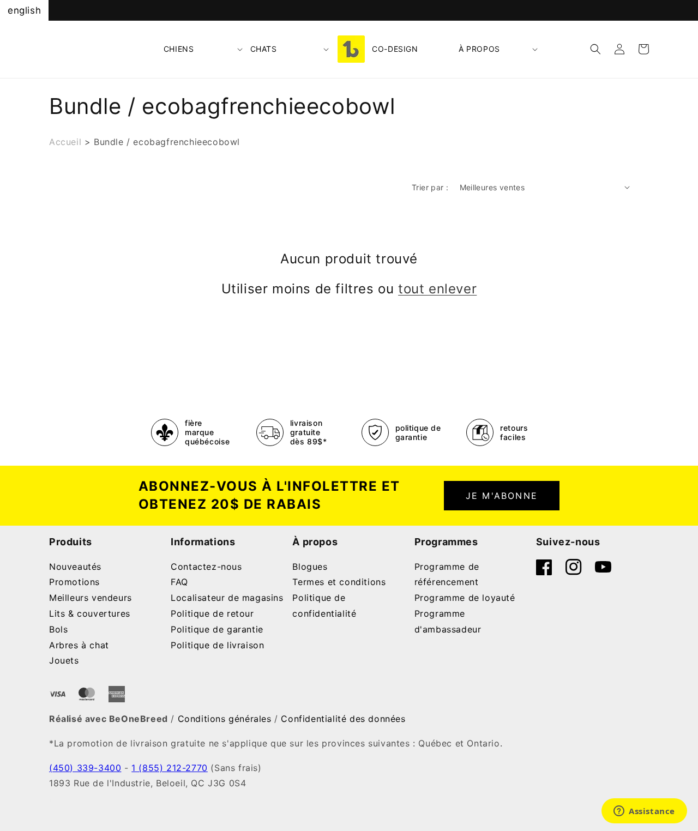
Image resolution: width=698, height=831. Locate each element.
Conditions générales (225, 718)
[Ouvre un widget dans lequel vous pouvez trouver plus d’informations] (644, 812)
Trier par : (430, 187)
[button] (203, 49)
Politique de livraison (217, 645)
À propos (479, 48)
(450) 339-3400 (85, 767)
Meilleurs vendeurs (90, 597)
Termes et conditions (339, 581)
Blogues (309, 566)
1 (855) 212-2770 (169, 767)
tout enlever (437, 289)
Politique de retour (212, 613)
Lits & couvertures (89, 613)
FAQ (179, 581)
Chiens (179, 48)
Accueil (65, 141)
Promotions (74, 581)
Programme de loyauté (464, 597)
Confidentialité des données (343, 718)
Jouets (64, 660)
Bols (58, 629)
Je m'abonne (502, 495)
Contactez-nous (206, 566)
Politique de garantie (217, 629)
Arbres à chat (79, 645)
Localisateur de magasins (227, 597)
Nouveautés (75, 566)
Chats (263, 48)
